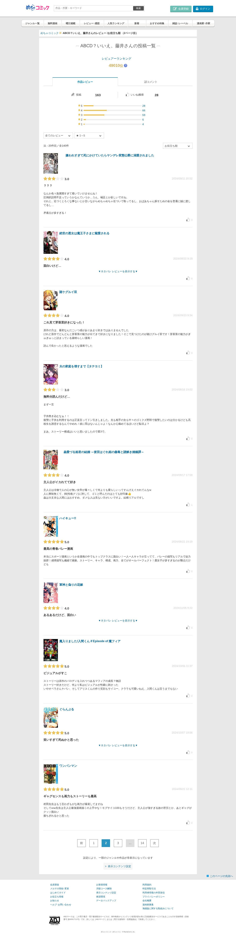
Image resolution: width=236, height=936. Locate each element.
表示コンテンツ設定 (106, 892)
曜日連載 (70, 23)
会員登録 (54, 884)
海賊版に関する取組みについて (158, 908)
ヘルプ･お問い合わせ (60, 904)
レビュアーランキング (116, 58)
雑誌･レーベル (180, 23)
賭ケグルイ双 (68, 291)
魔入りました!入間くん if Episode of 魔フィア (90, 641)
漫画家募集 (148, 904)
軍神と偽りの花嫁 (71, 584)
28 (143, 105)
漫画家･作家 (203, 23)
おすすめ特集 (157, 23)
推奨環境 (100, 896)
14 (142, 843)
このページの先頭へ (221, 876)
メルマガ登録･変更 (59, 888)
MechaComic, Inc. (129, 932)
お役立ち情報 (56, 896)
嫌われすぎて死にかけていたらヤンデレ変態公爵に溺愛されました (110, 155)
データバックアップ (106, 900)
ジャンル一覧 (32, 23)
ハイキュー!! (67, 518)
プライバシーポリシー (154, 896)
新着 (136, 23)
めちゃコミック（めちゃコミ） (111, 932)
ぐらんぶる (66, 709)
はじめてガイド (58, 892)
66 (143, 110)
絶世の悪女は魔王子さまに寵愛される (84, 233)
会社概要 (147, 900)
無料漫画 (52, 23)
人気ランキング (115, 23)
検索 (138, 8)
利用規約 (147, 884)
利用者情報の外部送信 (154, 892)
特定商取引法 (149, 888)
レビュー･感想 (92, 23)
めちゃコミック (50, 33)
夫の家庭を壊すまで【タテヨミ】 (81, 366)
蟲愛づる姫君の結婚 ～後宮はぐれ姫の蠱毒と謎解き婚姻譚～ (104, 452)
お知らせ (54, 900)
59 (143, 115)
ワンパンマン (68, 765)
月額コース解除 (104, 888)
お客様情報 (101, 884)
